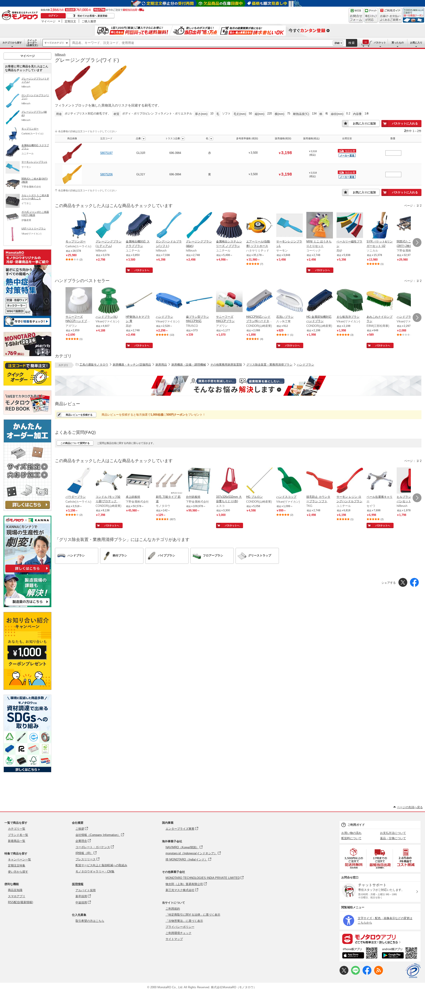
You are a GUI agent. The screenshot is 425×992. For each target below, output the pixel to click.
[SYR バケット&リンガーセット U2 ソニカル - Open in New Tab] (380, 225)
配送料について (351, 838)
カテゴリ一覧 (16, 828)
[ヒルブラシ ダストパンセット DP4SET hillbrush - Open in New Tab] (410, 481)
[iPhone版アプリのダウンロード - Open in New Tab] (360, 953)
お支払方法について (393, 833)
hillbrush (60, 54)
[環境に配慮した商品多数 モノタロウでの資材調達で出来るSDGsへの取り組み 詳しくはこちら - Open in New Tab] (27, 771)
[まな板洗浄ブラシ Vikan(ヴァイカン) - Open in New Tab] (349, 301)
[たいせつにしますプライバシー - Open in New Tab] (413, 970)
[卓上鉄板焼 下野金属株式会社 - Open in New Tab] (139, 481)
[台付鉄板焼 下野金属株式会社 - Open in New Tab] (199, 481)
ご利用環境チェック (178, 933)
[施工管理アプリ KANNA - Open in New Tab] (27, 572)
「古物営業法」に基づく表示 (184, 920)
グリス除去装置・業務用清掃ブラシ (269, 364)
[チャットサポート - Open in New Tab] (371, 15)
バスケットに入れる (405, 123)
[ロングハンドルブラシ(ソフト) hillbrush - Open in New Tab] (169, 225)
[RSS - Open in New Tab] (378, 973)
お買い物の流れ (351, 833)
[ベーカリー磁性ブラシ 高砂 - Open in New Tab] (349, 225)
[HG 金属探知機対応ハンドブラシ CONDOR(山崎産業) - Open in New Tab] (319, 301)
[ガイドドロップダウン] (390, 18)
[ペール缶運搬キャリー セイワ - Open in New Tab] (380, 481)
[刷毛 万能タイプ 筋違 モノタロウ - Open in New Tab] (169, 481)
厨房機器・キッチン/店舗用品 (132, 364)
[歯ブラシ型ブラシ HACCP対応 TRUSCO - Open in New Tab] (199, 301)
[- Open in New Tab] (354, 858)
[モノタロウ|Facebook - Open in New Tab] (367, 973)
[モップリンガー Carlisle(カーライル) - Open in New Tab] (79, 225)
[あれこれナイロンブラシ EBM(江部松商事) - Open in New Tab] (380, 301)
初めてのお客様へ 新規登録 (92, 15)
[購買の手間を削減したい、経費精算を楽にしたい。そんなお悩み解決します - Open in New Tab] (238, 386)
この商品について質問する (75, 443)
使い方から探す (18, 871)
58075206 (106, 174)
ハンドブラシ (305, 364)
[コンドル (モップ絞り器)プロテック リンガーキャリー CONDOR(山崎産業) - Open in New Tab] (109, 481)
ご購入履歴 (89, 21)
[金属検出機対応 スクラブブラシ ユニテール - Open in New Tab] (139, 225)
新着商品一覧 (16, 841)
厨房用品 (161, 364)
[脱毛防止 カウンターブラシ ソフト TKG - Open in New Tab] (319, 481)
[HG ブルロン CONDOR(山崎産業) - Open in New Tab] (259, 481)
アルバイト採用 (85, 890)
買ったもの (398, 42)
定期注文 (70, 21)
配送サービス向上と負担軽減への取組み (101, 865)
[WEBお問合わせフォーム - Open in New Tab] (356, 15)
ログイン (53, 15)
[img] (21, 15)
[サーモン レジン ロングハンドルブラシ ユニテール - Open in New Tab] (349, 481)
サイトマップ (174, 939)
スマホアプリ (16, 896)
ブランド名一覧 (18, 835)
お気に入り (416, 42)
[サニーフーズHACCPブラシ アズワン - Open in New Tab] (229, 301)
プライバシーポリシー (180, 926)
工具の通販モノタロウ (93, 364)
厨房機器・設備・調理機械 (188, 364)
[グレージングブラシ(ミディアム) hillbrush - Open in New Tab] (109, 225)
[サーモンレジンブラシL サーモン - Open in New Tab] (289, 225)
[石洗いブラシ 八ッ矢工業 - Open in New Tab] (289, 301)
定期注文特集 (16, 865)
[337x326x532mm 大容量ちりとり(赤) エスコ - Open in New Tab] (229, 481)
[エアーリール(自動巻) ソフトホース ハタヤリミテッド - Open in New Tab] (259, 225)
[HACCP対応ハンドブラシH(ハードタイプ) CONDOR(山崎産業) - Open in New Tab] (259, 301)
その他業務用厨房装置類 (226, 364)
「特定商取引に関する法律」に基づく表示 (193, 914)
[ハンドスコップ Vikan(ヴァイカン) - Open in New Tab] (289, 481)
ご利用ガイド (356, 824)
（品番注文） (32, 42)
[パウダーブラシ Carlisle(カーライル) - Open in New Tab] (79, 481)
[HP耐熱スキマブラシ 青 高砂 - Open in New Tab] (139, 301)
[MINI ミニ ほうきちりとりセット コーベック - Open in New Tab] (319, 225)
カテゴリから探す (12, 42)
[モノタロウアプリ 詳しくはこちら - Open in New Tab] (380, 938)
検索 (351, 43)
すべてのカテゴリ (54, 42)
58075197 (106, 153)
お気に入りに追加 (364, 123)
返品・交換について (393, 838)
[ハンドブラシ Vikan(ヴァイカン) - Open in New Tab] (169, 301)
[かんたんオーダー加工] (27, 510)
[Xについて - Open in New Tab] (344, 973)
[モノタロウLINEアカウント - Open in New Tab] (355, 973)
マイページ (48, 21)
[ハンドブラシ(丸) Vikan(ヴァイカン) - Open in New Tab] (109, 301)
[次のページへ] (417, 242)
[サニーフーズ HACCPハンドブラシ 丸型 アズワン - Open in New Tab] (79, 301)
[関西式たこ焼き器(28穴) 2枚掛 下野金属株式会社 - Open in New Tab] (410, 225)
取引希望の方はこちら (89, 920)
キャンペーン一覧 (19, 859)
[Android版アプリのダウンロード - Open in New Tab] (400, 953)
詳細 (337, 43)
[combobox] (201, 43)
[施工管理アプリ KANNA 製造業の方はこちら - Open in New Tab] (27, 606)
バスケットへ (142, 270)
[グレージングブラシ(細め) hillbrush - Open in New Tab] (199, 225)
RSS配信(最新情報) (20, 902)
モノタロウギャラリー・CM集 (94, 871)
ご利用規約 (173, 908)
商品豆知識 (15, 890)
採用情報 (77, 884)
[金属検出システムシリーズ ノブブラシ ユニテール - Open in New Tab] (229, 225)
